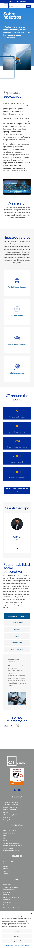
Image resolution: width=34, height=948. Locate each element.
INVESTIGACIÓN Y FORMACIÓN (17, 616)
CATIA (5, 864)
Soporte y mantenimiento (11, 905)
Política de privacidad (19, 945)
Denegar (17, 936)
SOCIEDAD (17, 629)
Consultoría (7, 884)
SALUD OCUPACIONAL (17, 649)
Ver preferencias (17, 941)
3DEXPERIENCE (8, 861)
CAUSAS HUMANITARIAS (17, 623)
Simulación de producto (11, 843)
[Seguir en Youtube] (19, 790)
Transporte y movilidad (10, 802)
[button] (31, 913)
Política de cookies (8, 945)
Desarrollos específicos (11, 897)
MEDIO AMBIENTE (17, 643)
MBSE (5, 840)
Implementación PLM (10, 889)
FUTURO (17, 636)
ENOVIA (6, 869)
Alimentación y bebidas (11, 815)
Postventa (6, 900)
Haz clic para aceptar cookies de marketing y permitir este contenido (17, 186)
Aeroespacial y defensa (10, 805)
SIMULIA (6, 871)
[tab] (17, 616)
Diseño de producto (9, 830)
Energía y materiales (10, 810)
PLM (4, 838)
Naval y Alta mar (8, 820)
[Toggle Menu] (28, 6)
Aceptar (17, 931)
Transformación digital (10, 887)
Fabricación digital (9, 833)
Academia (6, 812)
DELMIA (6, 866)
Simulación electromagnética (12, 845)
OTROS (5, 874)
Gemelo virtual (8, 848)
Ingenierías (6, 817)
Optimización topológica (11, 850)
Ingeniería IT (7, 892)
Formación (6, 895)
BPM (4, 835)
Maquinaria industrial (10, 807)
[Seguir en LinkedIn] (14, 790)
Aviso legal (27, 945)
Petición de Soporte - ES (11, 907)
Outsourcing (7, 902)
